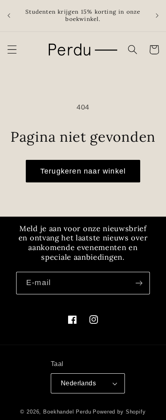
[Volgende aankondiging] (157, 16)
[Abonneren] (138, 283)
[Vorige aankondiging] (9, 16)
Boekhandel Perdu (67, 412)
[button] (12, 49)
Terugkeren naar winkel (83, 171)
